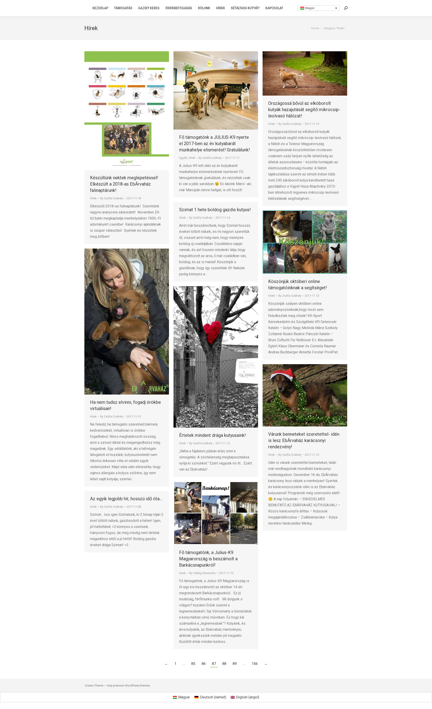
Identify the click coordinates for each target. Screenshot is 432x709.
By (111, 198)
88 (224, 664)
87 (214, 664)
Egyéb (183, 157)
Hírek (93, 198)
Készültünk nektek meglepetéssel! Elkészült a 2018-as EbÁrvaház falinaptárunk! (124, 184)
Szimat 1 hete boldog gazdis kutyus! (215, 209)
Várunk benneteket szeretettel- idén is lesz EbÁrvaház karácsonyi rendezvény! (303, 440)
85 (193, 664)
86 (204, 664)
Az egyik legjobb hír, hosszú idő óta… (126, 498)
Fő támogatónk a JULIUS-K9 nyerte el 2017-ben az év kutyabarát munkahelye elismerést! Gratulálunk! (214, 144)
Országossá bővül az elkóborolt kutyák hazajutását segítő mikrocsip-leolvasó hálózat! (304, 110)
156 (255, 664)
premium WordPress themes (131, 685)
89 (235, 664)
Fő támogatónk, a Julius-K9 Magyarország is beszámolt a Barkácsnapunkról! (208, 559)
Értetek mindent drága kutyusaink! (212, 435)
